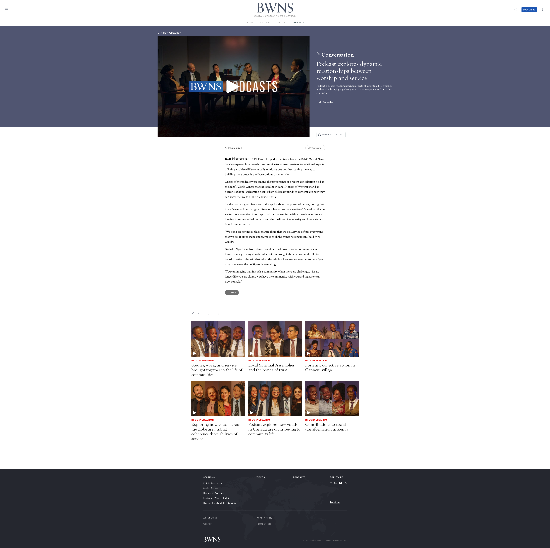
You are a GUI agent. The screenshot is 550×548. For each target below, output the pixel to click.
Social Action (210, 488)
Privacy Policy (264, 517)
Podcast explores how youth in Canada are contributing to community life (274, 429)
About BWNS (210, 517)
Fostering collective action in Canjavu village (330, 367)
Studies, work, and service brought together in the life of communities (216, 370)
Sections (265, 22)
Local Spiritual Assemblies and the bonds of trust (271, 367)
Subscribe (529, 9)
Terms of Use (264, 523)
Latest (249, 22)
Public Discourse (212, 483)
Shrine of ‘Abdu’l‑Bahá (216, 498)
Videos (282, 22)
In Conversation (202, 360)
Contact (207, 523)
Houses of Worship (213, 493)
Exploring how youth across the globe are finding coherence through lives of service (215, 431)
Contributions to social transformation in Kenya (326, 427)
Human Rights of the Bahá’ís (219, 502)
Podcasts (298, 22)
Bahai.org (335, 502)
